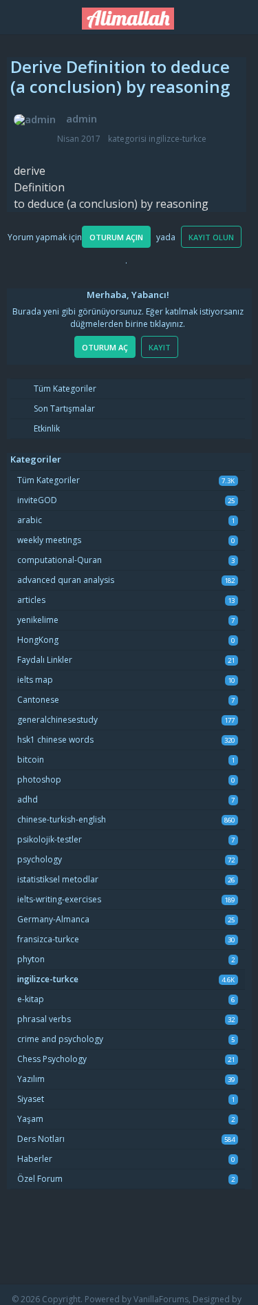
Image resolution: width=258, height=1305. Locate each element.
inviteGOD (37, 500)
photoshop (39, 779)
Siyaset (30, 1099)
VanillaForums (161, 1299)
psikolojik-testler (49, 839)
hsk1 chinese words (55, 739)
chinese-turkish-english (61, 819)
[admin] (35, 119)
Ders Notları (41, 1139)
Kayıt (160, 347)
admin (81, 118)
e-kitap (30, 999)
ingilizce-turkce (177, 139)
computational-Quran (59, 560)
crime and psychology (60, 1039)
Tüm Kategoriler (64, 388)
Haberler (34, 1159)
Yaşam (30, 1119)
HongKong (37, 640)
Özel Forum (40, 1179)
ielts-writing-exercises (59, 899)
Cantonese (38, 699)
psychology (39, 859)
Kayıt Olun (211, 237)
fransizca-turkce (48, 939)
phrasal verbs (44, 1019)
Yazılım (31, 1079)
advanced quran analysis (65, 580)
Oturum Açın (116, 237)
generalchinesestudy (57, 719)
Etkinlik (46, 428)
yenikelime (37, 620)
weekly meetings (49, 540)
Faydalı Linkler (44, 660)
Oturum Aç (105, 347)
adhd (27, 799)
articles (31, 600)
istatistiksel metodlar (57, 879)
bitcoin (30, 759)
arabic (29, 520)
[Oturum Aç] (240, 15)
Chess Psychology (52, 1059)
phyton (31, 959)
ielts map (35, 680)
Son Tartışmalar (63, 408)
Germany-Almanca (53, 919)
